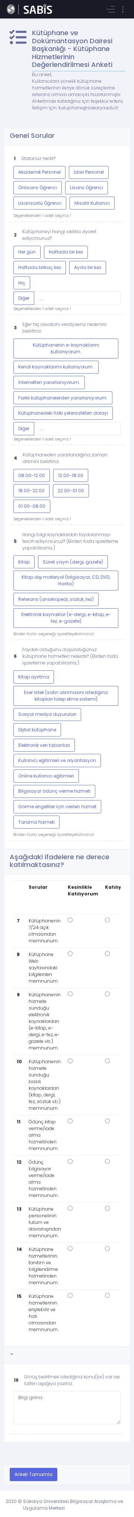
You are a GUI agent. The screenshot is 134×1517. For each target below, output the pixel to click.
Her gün (27, 252)
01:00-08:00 (31, 506)
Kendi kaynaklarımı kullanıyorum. (56, 367)
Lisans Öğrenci (86, 187)
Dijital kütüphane (37, 730)
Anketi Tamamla (33, 1474)
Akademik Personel (39, 172)
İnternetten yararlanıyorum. (49, 382)
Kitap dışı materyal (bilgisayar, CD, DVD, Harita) (66, 580)
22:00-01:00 (71, 490)
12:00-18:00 (70, 475)
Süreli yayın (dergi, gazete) (73, 562)
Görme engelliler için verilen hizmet (57, 806)
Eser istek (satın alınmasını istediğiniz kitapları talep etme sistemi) (66, 695)
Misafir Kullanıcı (92, 203)
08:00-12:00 (31, 475)
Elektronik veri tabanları (44, 745)
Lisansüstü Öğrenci (39, 203)
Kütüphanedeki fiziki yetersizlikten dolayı (63, 413)
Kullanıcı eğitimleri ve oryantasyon (57, 760)
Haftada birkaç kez (39, 267)
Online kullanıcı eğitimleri (46, 776)
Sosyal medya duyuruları (47, 714)
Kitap (24, 562)
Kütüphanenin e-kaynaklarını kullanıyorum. (66, 348)
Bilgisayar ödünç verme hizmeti (54, 791)
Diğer (23, 298)
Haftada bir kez (66, 252)
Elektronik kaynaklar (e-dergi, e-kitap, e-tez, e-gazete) (66, 617)
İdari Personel (89, 172)
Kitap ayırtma (33, 677)
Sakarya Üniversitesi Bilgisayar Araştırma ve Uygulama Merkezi (73, 1504)
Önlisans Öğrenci (37, 187)
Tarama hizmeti (36, 822)
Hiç (21, 283)
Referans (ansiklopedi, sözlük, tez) (56, 599)
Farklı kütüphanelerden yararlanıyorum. (63, 398)
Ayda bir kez (87, 267)
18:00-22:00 (31, 490)
